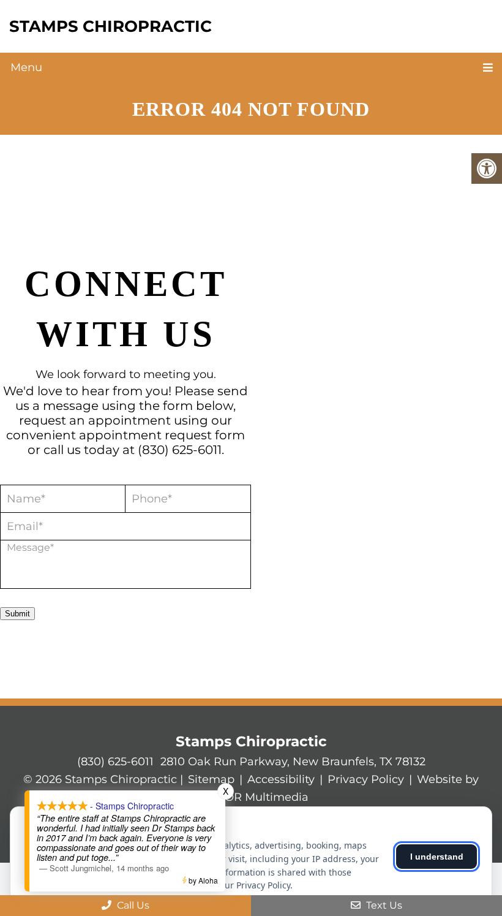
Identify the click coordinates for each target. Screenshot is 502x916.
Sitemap (211, 779)
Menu (26, 67)
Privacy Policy (366, 779)
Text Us (383, 905)
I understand (436, 856)
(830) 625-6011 (180, 449)
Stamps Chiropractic (110, 26)
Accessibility (281, 779)
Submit (17, 613)
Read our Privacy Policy (243, 885)
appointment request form (162, 435)
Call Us (131, 905)
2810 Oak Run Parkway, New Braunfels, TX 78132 (292, 761)
